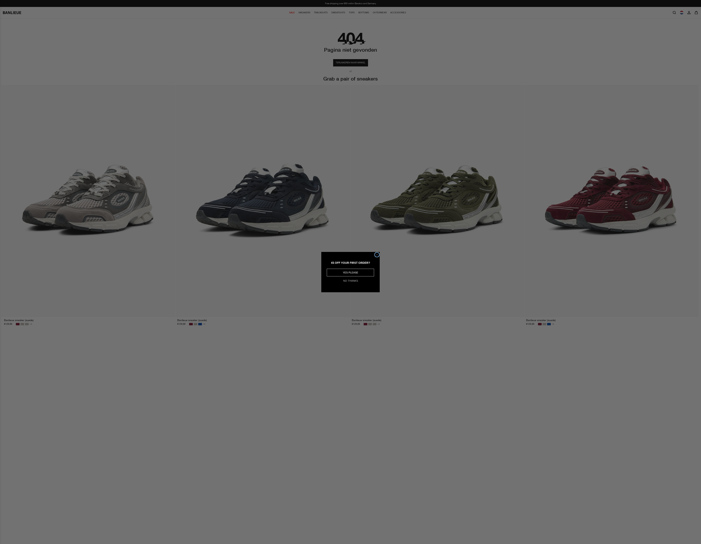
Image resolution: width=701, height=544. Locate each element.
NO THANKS (350, 280)
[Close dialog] (377, 254)
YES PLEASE (350, 272)
